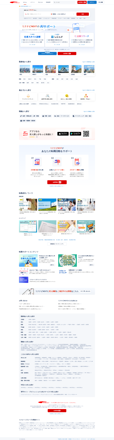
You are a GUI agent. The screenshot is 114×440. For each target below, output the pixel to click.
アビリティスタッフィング (46, 394)
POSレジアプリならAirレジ (66, 428)
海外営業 (35, 18)
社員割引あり (52, 374)
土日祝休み (37, 366)
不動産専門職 (75, 345)
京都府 (41, 332)
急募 (36, 380)
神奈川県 (40, 324)
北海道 (30, 319)
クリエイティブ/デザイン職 (53, 345)
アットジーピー (36, 394)
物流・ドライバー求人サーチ (71, 394)
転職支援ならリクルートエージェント (38, 422)
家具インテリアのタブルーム (87, 428)
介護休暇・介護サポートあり (59, 372)
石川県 (43, 327)
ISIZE (27, 429)
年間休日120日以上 (53, 366)
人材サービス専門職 (70, 348)
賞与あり (55, 370)
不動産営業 (54, 18)
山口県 (57, 334)
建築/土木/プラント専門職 (65, 345)
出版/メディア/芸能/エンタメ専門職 (38, 348)
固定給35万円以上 (48, 370)
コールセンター (46, 18)
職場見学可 (59, 380)
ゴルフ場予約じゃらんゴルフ (26, 427)
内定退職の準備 (72, 239)
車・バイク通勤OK (66, 364)
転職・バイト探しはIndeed (39, 425)
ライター (60, 18)
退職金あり (71, 374)
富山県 (39, 327)
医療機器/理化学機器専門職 (62, 347)
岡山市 (42, 334)
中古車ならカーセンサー (87, 427)
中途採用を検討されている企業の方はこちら (30, 309)
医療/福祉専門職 (72, 347)
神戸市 (54, 332)
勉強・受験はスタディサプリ (54, 428)
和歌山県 (69, 332)
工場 (84, 18)
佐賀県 (43, 337)
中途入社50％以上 (54, 361)
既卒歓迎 (88, 357)
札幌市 (33, 319)
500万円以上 (44, 387)
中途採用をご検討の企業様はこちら (56, 186)
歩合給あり (61, 370)
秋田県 (47, 322)
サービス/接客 (24, 345)
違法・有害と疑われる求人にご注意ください (69, 303)
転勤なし (59, 364)
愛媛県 (70, 334)
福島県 (56, 322)
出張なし (57, 377)
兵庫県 (50, 332)
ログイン (92, 2)
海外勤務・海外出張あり (49, 377)
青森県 (30, 322)
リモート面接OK (52, 380)
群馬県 (87, 324)
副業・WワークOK (76, 377)
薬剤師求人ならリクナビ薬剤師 (26, 425)
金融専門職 (80, 347)
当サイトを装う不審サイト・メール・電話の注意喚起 (71, 309)
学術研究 (23, 350)
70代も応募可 (82, 359)
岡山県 (38, 334)
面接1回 (45, 380)
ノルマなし (63, 377)
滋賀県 (64, 332)
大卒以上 (70, 357)
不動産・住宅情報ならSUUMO (52, 425)
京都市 (45, 332)
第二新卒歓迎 (82, 357)
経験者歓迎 (44, 357)
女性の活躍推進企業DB (58, 394)
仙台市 (42, 322)
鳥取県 (30, 334)
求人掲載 (101, 2)
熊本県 (52, 337)
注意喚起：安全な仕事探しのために (67, 306)
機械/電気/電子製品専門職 (85, 345)
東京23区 (34, 324)
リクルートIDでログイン (47, 53)
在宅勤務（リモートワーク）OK (41, 364)
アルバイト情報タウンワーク (57, 424)
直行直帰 (69, 377)
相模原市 (53, 324)
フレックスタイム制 (39, 367)
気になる (40, 2)
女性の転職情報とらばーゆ (52, 422)
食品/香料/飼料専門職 (25, 348)
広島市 (51, 334)
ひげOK (71, 361)
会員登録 (81, 2)
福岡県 (30, 337)
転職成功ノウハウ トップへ (57, 244)
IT (45, 345)
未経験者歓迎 (37, 357)
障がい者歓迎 (60, 359)
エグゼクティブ (88, 348)
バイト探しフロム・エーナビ (44, 424)
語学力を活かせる (38, 377)
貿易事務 (73, 18)
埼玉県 (58, 324)
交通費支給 (69, 372)
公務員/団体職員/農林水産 (31, 350)
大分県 (61, 337)
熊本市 (56, 337)
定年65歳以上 (78, 374)
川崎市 (48, 324)
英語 (80, 18)
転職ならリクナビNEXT (24, 422)
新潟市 (33, 327)
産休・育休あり (38, 372)
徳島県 (61, 334)
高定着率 (61, 361)
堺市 (37, 332)
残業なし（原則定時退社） (73, 366)
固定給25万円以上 (38, 370)
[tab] (62, 14)
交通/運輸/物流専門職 (60, 348)
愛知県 (30, 329)
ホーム (25, 2)
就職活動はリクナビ (63, 422)
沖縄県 (75, 337)
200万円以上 (23, 387)
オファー (33, 2)
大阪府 (30, 332)
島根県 (34, 334)
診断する (52, 264)
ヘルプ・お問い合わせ (24, 303)
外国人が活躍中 (45, 361)
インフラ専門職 (51, 348)
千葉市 (73, 324)
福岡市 (38, 337)
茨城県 (78, 324)
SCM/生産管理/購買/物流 (63, 344)
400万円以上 (37, 387)
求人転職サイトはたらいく (69, 424)
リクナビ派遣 (71, 422)
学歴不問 (75, 357)
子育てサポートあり (47, 372)
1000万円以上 (80, 387)
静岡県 (40, 329)
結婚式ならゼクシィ (76, 427)
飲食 (29, 345)
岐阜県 (52, 329)
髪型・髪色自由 (78, 361)
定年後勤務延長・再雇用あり (41, 375)
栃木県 (83, 324)
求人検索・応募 (59, 239)
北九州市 (34, 337)
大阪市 (33, 332)
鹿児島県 (71, 337)
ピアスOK (91, 361)
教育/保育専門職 (79, 348)
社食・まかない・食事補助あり (41, 374)
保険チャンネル (76, 428)
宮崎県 (66, 337)
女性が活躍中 (37, 361)
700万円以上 (58, 387)
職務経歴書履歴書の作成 (50, 239)
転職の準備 (41, 239)
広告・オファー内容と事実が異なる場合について (31, 306)
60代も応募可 (75, 359)
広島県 (47, 334)
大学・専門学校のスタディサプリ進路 (39, 428)
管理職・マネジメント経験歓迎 (54, 357)
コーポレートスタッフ (51, 344)
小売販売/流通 (83, 344)
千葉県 (69, 324)
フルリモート (52, 364)
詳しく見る (32, 44)
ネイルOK (85, 361)
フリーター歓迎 (38, 359)
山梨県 (52, 327)
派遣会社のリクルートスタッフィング (29, 424)
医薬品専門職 (52, 347)
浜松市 (47, 329)
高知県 (74, 334)
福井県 (47, 327)
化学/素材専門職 (24, 347)
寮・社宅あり (87, 372)
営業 (22, 344)
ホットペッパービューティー (49, 427)
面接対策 (66, 239)
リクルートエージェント (26, 394)
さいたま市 (63, 324)
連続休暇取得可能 (62, 366)
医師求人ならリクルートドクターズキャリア (85, 424)
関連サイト (32, 429)
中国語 (40, 18)
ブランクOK (45, 359)
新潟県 (30, 327)
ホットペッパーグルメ (37, 427)
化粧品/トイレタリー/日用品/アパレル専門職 (38, 347)
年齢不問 (65, 357)
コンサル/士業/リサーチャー (37, 345)
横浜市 (44, 324)
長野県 (56, 327)
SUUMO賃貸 (62, 425)
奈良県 (60, 332)
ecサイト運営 (66, 18)
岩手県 (34, 322)
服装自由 (66, 361)
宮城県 (38, 322)
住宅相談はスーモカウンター (72, 425)
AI (77, 18)
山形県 (52, 322)
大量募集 (40, 380)
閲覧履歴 (48, 2)
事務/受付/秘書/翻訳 (74, 344)
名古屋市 (34, 329)
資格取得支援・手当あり (62, 374)
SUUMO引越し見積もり (84, 425)
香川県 (65, 334)
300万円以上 (30, 387)
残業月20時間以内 (84, 366)
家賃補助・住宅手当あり (78, 372)
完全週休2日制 (44, 366)
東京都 (30, 324)
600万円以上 (51, 387)
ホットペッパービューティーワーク (63, 427)
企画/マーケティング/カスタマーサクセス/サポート (35, 344)
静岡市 (43, 329)
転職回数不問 (68, 359)
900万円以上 (72, 387)
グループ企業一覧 (39, 429)
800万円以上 (65, 387)
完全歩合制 (67, 370)
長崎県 (48, 337)
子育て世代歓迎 (53, 359)
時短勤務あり (47, 367)
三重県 (57, 329)
